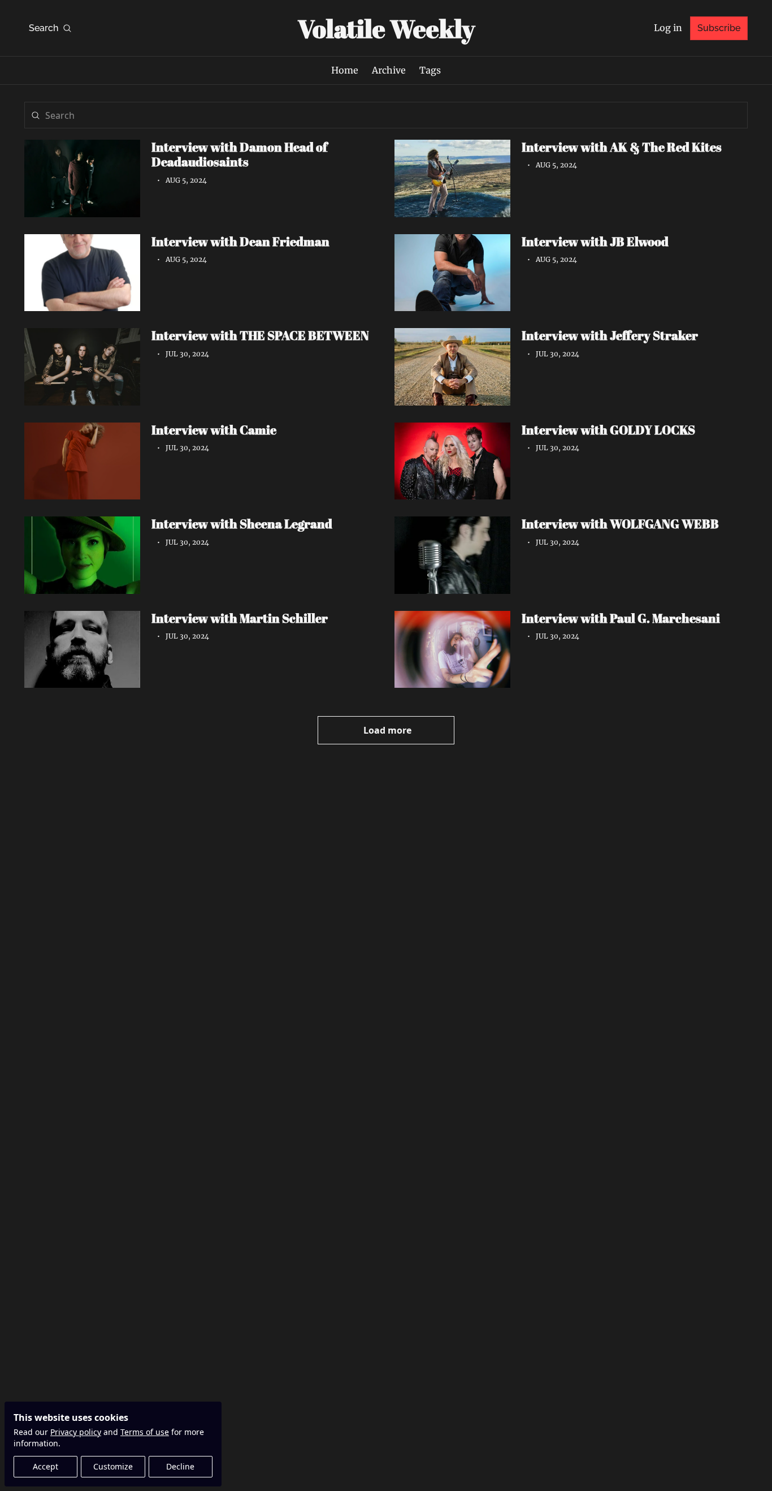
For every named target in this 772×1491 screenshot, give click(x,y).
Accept (45, 1466)
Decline (180, 1466)
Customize (113, 1466)
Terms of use (144, 1432)
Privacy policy (75, 1432)
